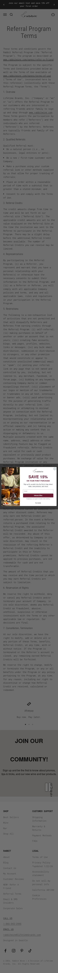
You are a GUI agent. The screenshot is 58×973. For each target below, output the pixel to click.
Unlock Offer (38, 495)
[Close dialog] (54, 469)
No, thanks (38, 503)
